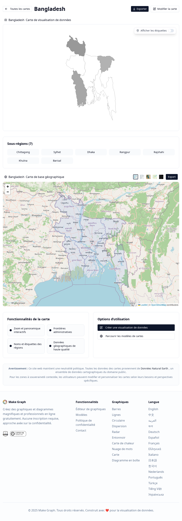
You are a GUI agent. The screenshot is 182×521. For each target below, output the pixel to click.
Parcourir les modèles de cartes (124, 336)
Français (154, 443)
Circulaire (118, 420)
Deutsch (154, 432)
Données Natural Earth (154, 368)
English (153, 409)
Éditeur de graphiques (91, 409)
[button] (7, 186)
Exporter (142, 8)
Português (155, 477)
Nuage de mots (122, 449)
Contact (81, 430)
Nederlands (156, 472)
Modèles (81, 415)
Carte (115, 455)
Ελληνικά (154, 449)
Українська (156, 494)
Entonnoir (118, 438)
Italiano (153, 455)
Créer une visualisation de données (126, 327)
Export (172, 176)
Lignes (116, 415)
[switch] (171, 30)
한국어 (152, 466)
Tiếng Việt (155, 489)
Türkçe (152, 483)
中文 (151, 415)
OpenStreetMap (158, 304)
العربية (152, 420)
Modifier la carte (167, 8)
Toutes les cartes (20, 8)
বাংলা (150, 426)
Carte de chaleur (123, 443)
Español (153, 438)
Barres (116, 409)
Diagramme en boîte (126, 460)
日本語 (152, 460)
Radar (116, 432)
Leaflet (143, 304)
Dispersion (119, 426)
